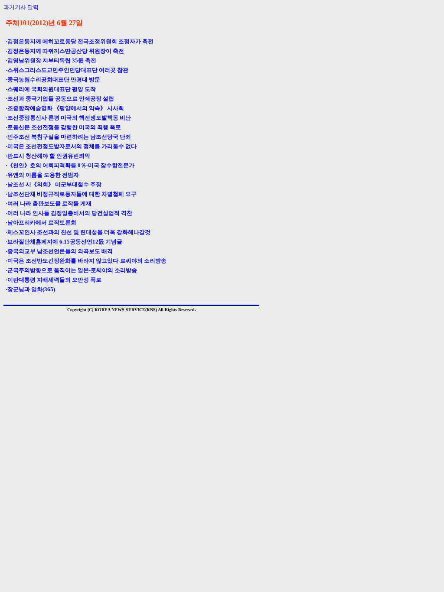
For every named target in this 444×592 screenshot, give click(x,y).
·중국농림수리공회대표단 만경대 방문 (53, 79)
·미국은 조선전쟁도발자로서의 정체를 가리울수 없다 (71, 146)
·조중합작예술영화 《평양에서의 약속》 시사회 (65, 108)
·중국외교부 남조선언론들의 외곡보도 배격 (59, 251)
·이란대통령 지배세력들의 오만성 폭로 (53, 279)
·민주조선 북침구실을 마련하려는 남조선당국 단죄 (68, 136)
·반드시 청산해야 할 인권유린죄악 (48, 156)
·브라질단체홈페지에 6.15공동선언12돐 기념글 (64, 241)
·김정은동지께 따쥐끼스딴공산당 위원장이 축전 (65, 51)
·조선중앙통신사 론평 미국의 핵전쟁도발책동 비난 (68, 117)
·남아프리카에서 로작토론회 (41, 222)
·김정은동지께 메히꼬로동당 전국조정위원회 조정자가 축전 (79, 41)
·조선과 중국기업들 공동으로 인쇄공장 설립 (60, 98)
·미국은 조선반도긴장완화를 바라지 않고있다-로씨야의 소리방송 (86, 260)
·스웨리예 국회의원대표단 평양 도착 (51, 89)
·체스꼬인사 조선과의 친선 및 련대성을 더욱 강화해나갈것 (78, 232)
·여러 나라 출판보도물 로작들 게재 (48, 203)
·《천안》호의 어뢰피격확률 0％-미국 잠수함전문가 (70, 165)
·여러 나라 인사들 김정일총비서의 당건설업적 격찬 (69, 213)
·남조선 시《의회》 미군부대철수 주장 (53, 184)
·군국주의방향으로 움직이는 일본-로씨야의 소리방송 (71, 270)
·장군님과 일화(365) (30, 289)
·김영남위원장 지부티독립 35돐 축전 (51, 60)
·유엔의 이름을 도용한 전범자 (42, 175)
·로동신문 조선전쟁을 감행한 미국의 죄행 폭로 (63, 127)
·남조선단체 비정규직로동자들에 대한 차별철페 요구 (71, 194)
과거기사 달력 (21, 7)
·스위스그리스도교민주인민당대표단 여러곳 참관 (67, 70)
